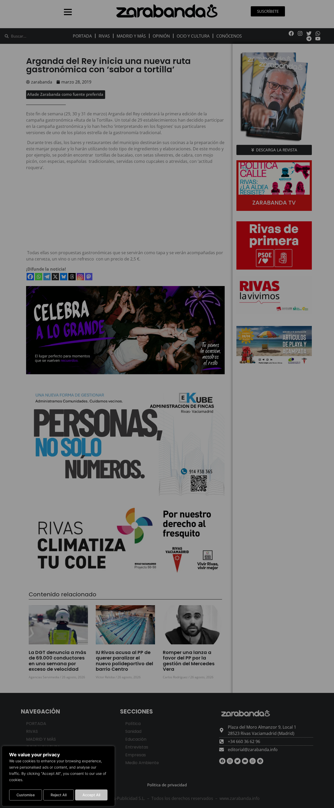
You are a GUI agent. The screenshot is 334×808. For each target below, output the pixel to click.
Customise (25, 795)
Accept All (91, 795)
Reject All (59, 795)
